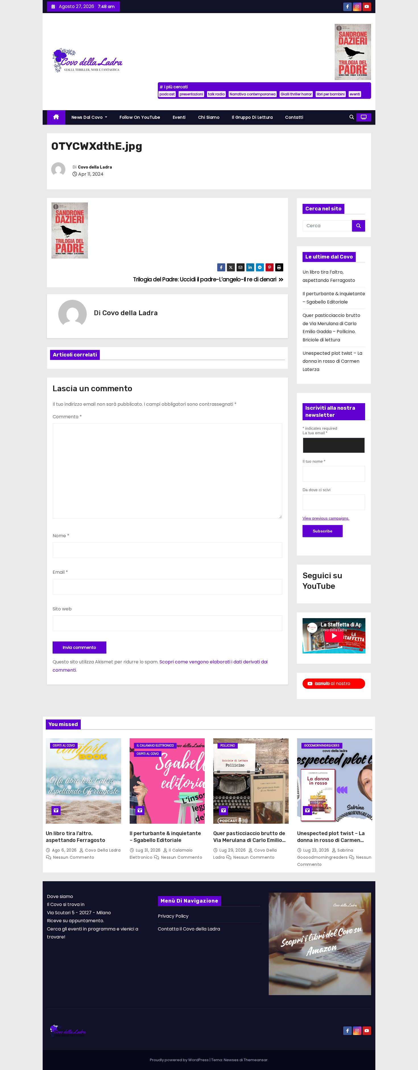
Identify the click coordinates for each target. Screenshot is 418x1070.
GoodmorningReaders (322, 745)
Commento (67, 416)
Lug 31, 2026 (149, 850)
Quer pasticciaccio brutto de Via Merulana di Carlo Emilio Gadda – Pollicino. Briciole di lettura (249, 843)
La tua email (315, 433)
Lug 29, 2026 (233, 850)
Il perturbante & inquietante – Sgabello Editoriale (165, 836)
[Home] (56, 117)
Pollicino (227, 745)
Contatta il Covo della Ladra (189, 929)
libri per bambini (331, 94)
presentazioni (191, 94)
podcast (167, 94)
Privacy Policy (173, 916)
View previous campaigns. (326, 518)
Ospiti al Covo (64, 745)
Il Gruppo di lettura (252, 117)
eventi (355, 94)
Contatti (294, 117)
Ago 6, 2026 (65, 850)
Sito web (62, 609)
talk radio (216, 94)
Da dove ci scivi (316, 489)
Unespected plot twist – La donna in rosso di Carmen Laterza (332, 361)
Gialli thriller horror (296, 94)
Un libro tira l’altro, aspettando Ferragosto (75, 836)
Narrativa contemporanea (253, 94)
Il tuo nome (314, 461)
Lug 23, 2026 (317, 850)
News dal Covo (88, 117)
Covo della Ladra (95, 167)
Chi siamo (209, 117)
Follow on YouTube (140, 117)
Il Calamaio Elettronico (155, 745)
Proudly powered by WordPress (180, 1060)
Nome (61, 535)
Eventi (179, 117)
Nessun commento (73, 857)
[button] (351, 117)
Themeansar (256, 1060)
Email (60, 572)
